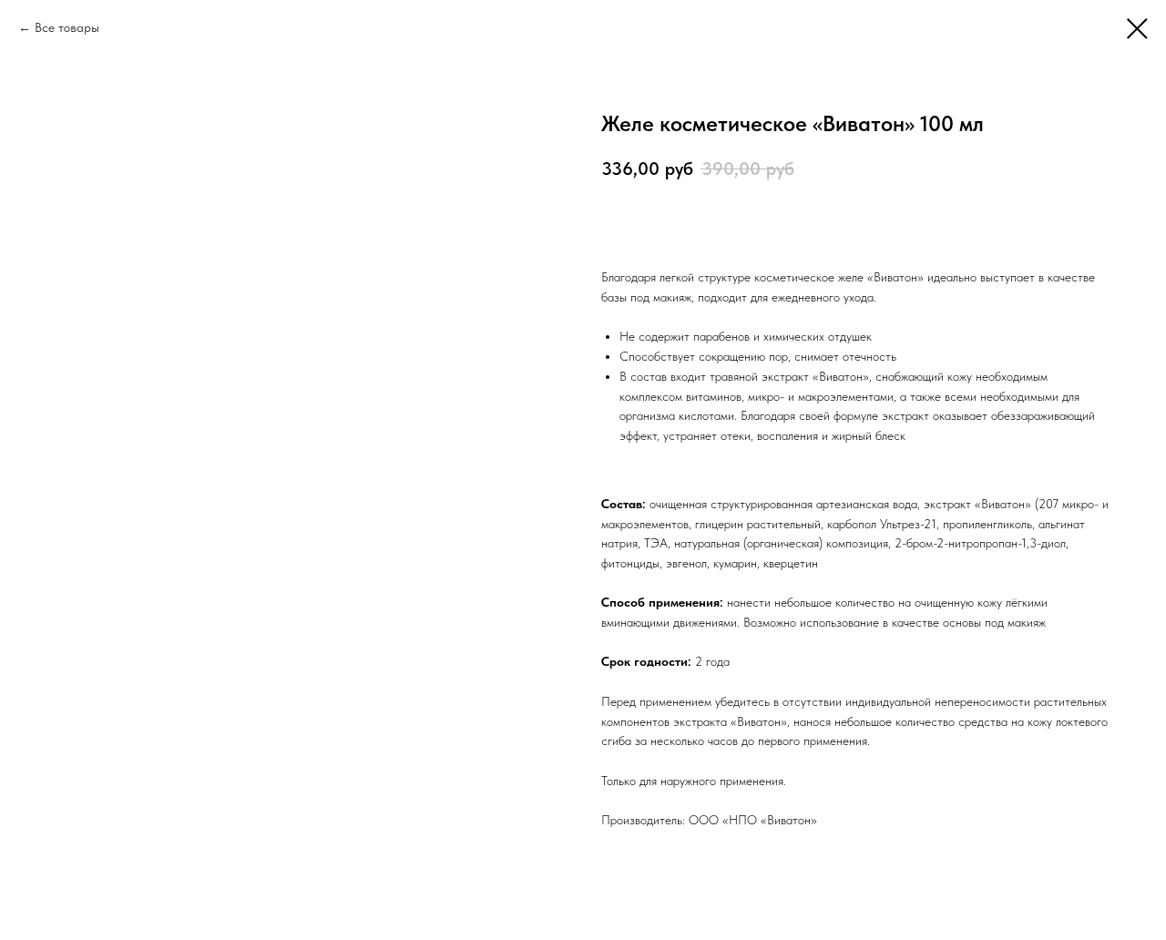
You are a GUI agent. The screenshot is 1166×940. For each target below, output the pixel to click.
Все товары (67, 27)
